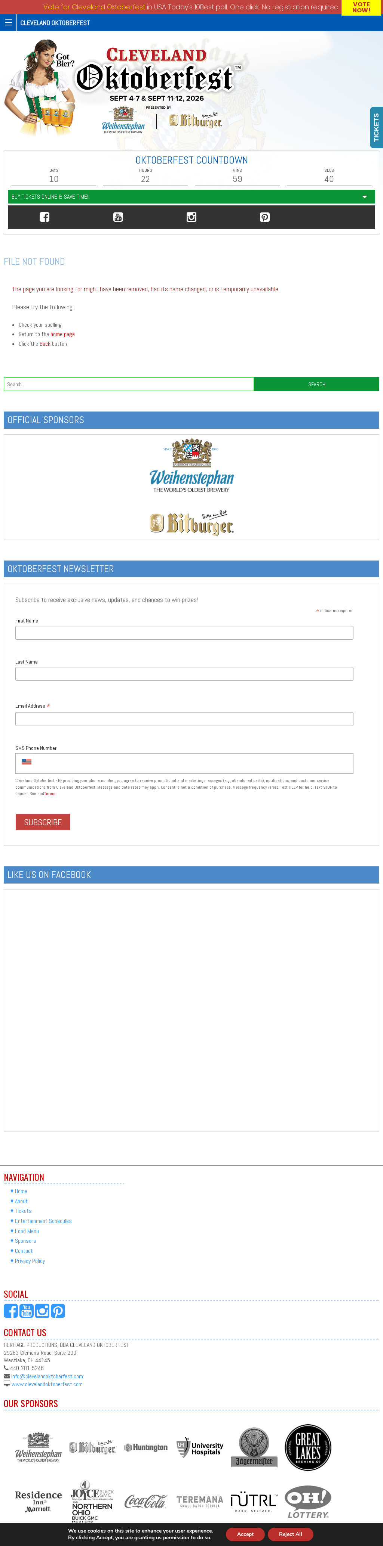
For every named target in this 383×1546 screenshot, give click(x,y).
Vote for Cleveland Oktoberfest (94, 7)
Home (21, 1191)
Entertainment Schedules (43, 1221)
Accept (245, 1534)
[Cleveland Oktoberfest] (125, 88)
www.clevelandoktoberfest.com (47, 1384)
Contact (24, 1251)
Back (45, 344)
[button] (44, 217)
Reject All (290, 1534)
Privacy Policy (30, 1261)
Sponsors (25, 1241)
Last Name (26, 661)
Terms (49, 793)
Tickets (23, 1211)
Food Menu (27, 1231)
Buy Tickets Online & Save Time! (50, 197)
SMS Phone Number (35, 748)
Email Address (32, 706)
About (21, 1201)
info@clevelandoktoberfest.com (47, 1376)
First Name (26, 620)
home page (62, 334)
